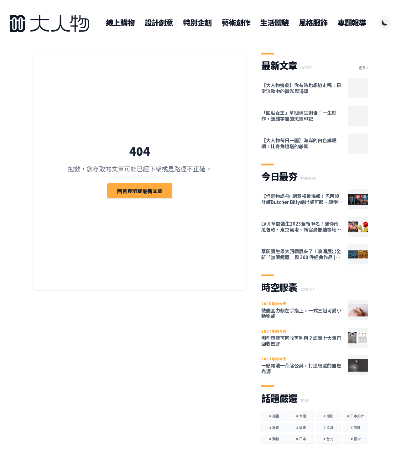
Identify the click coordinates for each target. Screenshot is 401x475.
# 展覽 (274, 427)
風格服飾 (313, 23)
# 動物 (274, 438)
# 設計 (356, 427)
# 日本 (301, 438)
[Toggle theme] (384, 22)
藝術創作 (235, 23)
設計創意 (158, 23)
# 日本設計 (355, 415)
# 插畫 (274, 415)
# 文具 (328, 427)
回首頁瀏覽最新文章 (139, 191)
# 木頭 (301, 415)
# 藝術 (356, 438)
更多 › (363, 67)
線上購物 (120, 23)
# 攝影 (328, 415)
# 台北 (328, 438)
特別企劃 (197, 23)
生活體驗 (274, 23)
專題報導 (351, 23)
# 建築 (301, 427)
